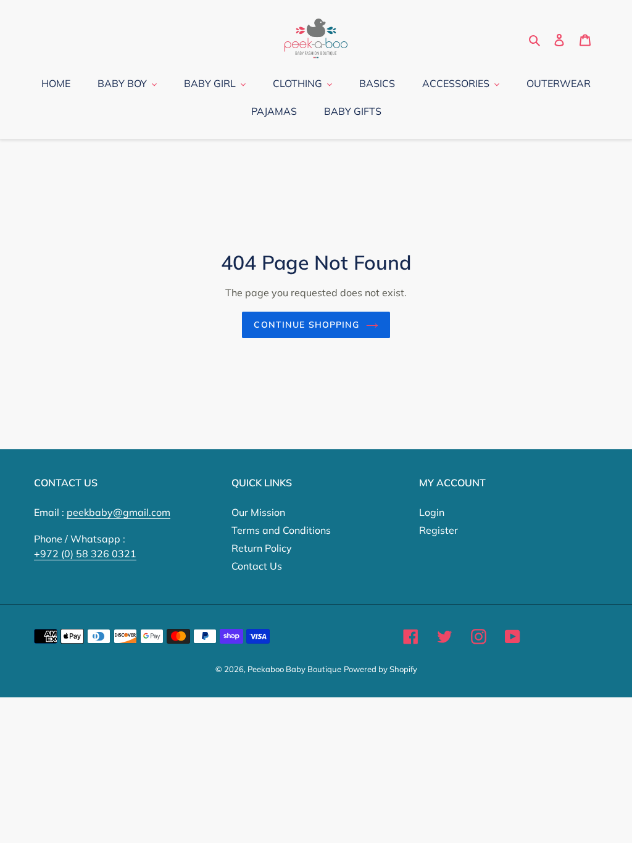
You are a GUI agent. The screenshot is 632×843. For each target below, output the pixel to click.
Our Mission (258, 512)
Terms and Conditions (281, 530)
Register (438, 530)
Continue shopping (306, 324)
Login (431, 512)
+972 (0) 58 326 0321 (85, 553)
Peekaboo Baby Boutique (294, 669)
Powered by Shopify (380, 669)
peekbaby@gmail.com (118, 512)
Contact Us (256, 566)
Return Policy (261, 548)
